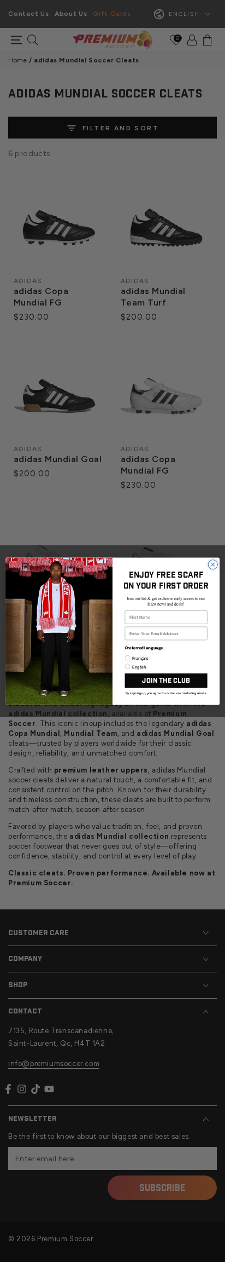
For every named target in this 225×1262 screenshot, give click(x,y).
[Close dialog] (212, 564)
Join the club (166, 680)
